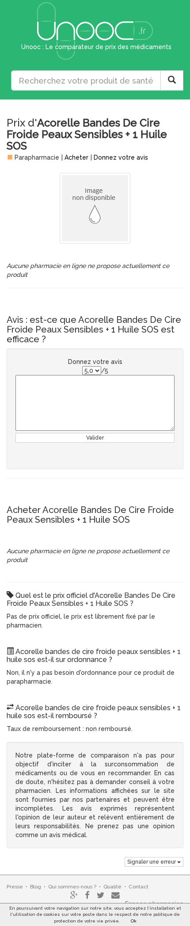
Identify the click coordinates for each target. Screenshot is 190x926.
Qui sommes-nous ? (72, 887)
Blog (35, 887)
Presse (15, 887)
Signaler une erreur (152, 862)
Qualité (112, 887)
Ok (134, 920)
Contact (138, 887)
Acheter (76, 157)
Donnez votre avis (121, 157)
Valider (95, 438)
